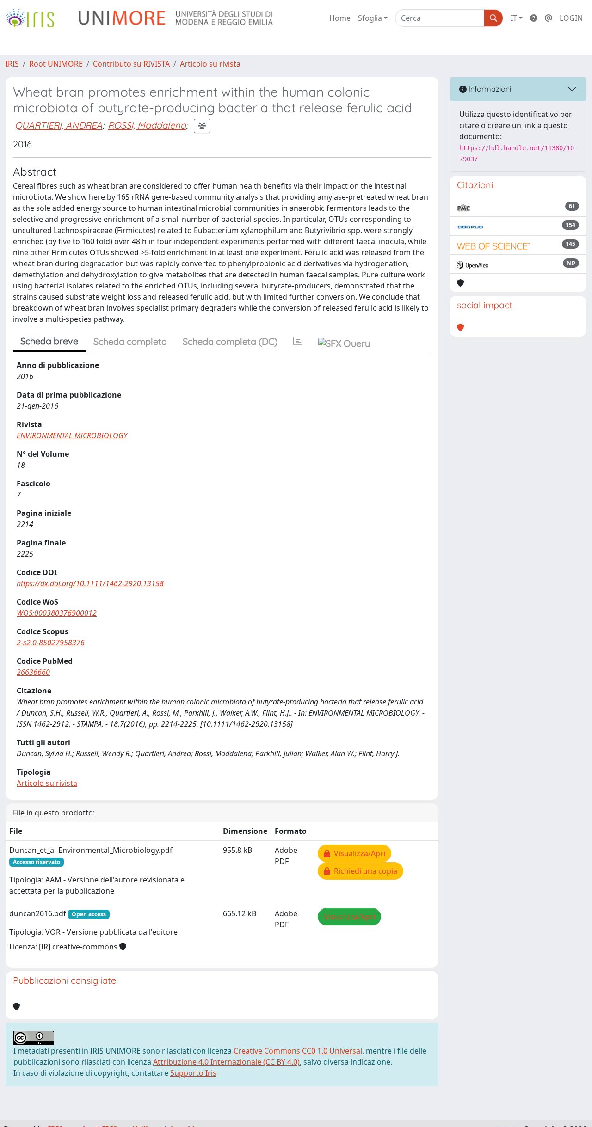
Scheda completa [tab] (130, 341)
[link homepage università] (176, 18)
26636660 (33, 672)
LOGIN (571, 18)
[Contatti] (548, 18)
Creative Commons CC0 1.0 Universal (298, 1051)
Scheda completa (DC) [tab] (230, 341)
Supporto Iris (193, 1073)
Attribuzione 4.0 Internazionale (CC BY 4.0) (226, 1062)
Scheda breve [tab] (49, 341)
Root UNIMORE (56, 64)
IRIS (12, 64)
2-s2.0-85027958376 (51, 642)
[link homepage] (34, 18)
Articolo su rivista (210, 64)
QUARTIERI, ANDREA (58, 125)
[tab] (297, 341)
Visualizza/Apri (357, 853)
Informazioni (489, 88)
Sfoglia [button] (370, 18)
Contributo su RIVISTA (131, 64)
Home (340, 18)
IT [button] (514, 18)
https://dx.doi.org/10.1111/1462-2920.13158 (90, 583)
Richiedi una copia (363, 871)
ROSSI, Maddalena (147, 125)
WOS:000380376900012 (57, 613)
